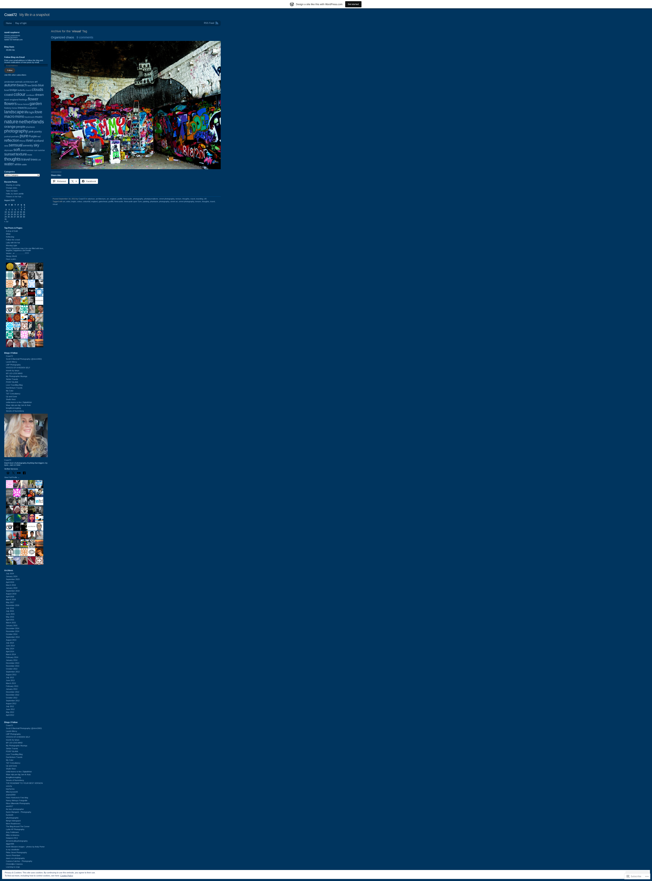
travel (193, 199)
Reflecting (10, 237)
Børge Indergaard (13, 821)
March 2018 (11, 599)
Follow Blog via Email (14, 57)
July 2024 (10, 573)
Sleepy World (11, 256)
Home (9, 23)
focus (20, 104)
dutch (6, 100)
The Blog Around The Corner (18, 826)
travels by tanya (12, 370)
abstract (91, 199)
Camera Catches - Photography (19, 861)
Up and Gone (11, 396)
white (17, 164)
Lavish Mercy (11, 362)
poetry (38, 131)
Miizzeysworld (12, 792)
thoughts (185, 199)
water (9, 164)
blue (41, 85)
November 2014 (12, 631)
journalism (32, 108)
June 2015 (10, 614)
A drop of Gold (12, 231)
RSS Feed (209, 23)
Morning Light (11, 245)
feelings (23, 99)
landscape (14, 112)
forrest (26, 104)
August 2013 (11, 675)
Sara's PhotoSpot (13, 855)
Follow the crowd (13, 240)
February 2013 (12, 686)
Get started (353, 4)
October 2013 (11, 669)
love (38, 112)
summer (30, 150)
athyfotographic (12, 818)
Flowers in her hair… (14, 197)
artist (68, 201)
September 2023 (13, 579)
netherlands (31, 121)
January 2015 (11, 625)
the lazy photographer (15, 809)
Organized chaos (62, 37)
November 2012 (12, 695)
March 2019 (11, 585)
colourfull (86, 201)
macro (9, 116)
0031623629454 (10, 38)
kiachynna (10, 789)
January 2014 (11, 660)
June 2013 (10, 680)
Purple (33, 136)
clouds (37, 89)
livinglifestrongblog (13, 408)
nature (11, 121)
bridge (13, 89)
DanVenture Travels (14, 388)
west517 (9, 806)
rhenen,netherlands (12, 35)
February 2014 (12, 657)
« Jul (6, 222)
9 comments (85, 37)
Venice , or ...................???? (17, 253)
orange (10, 126)
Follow (9, 70)
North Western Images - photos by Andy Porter (25, 847)
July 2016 (10, 608)
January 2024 (11, 576)
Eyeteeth (9, 815)
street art (174, 201)
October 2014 (11, 634)
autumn (10, 85)
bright (73, 201)
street (23, 150)
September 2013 (13, 672)
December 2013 (12, 663)
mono (19, 116)
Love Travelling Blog (14, 385)
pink (31, 131)
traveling (199, 199)
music (39, 116)
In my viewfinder (12, 850)
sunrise (41, 150)
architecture (101, 199)
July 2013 (10, 677)
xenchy (9, 786)
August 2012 (11, 703)
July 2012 (10, 706)
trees (34, 159)
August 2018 (11, 594)
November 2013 (12, 666)
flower (33, 99)
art (108, 199)
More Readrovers (13, 824)
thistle (29, 155)
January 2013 (11, 689)
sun (36, 150)
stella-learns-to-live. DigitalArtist (19, 402)
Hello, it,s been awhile (15, 194)
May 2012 (10, 712)
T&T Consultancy (13, 394)
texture (178, 199)
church (28, 90)
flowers (10, 103)
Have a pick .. (11, 259)
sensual (15, 145)
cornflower (30, 95)
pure (24, 136)
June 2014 (10, 646)
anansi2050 (10, 795)
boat (6, 90)
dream (39, 94)
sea (6, 145)
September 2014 (13, 637)
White (8, 234)
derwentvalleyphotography (17, 841)
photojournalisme (151, 199)
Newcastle (127, 199)
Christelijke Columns (14, 864)
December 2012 (12, 692)
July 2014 (10, 643)
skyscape (8, 150)
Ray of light (20, 23)
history (7, 108)
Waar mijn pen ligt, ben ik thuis (18, 405)
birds (35, 85)
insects (22, 107)
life (26, 112)
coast (8, 94)
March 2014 (11, 654)
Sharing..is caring (13, 185)
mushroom (29, 117)
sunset (9, 154)
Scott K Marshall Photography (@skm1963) (24, 359)
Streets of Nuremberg (15, 411)
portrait (7, 137)
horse (14, 108)
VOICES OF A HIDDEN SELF (18, 368)
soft (16, 149)
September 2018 (13, 591)
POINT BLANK (12, 382)
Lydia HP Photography (15, 829)
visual (55, 204)
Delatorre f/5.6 (12, 838)
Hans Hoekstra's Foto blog (17, 798)
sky (36, 145)
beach (22, 85)
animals (19, 82)
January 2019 (11, 588)
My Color (9, 391)
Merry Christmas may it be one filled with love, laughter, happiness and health (25, 249)
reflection (11, 140)
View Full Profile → (12, 477)
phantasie (154, 201)
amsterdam (9, 82)
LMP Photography (13, 365)
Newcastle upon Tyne (133, 201)
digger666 (10, 844)
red (38, 136)
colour (79, 201)
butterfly (21, 90)
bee (29, 85)
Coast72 (10, 15)
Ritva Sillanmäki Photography (18, 803)
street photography (167, 199)
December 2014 (12, 628)
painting (146, 201)
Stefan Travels (12, 379)
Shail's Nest (11, 399)
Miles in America (12, 835)
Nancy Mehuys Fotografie (16, 800)
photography (138, 199)
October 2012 (11, 698)
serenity (28, 145)
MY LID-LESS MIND (14, 373)
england (113, 199)
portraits (15, 136)
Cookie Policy (66, 876)
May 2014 (10, 649)
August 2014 (11, 640)
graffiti (119, 199)
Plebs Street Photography (16, 852)
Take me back (12, 191)
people (20, 126)
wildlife (24, 165)
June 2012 (10, 709)
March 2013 (11, 683)
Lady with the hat (13, 243)
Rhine (22, 141)
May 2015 (10, 617)
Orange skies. (12, 188)
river (29, 140)
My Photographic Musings (16, 376)
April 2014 (10, 651)
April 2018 (10, 597)
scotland (38, 140)
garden (36, 103)
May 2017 (10, 602)
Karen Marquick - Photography (18, 812)
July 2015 (10, 611)
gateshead (103, 201)
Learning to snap (13, 867)
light (31, 112)
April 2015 (10, 620)
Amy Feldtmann (12, 832)
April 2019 (10, 582)
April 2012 (10, 715)
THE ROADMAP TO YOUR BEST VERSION (24, 783)
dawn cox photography (15, 858)
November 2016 (12, 605)
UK (205, 199)
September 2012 (13, 701)
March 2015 (11, 623)
